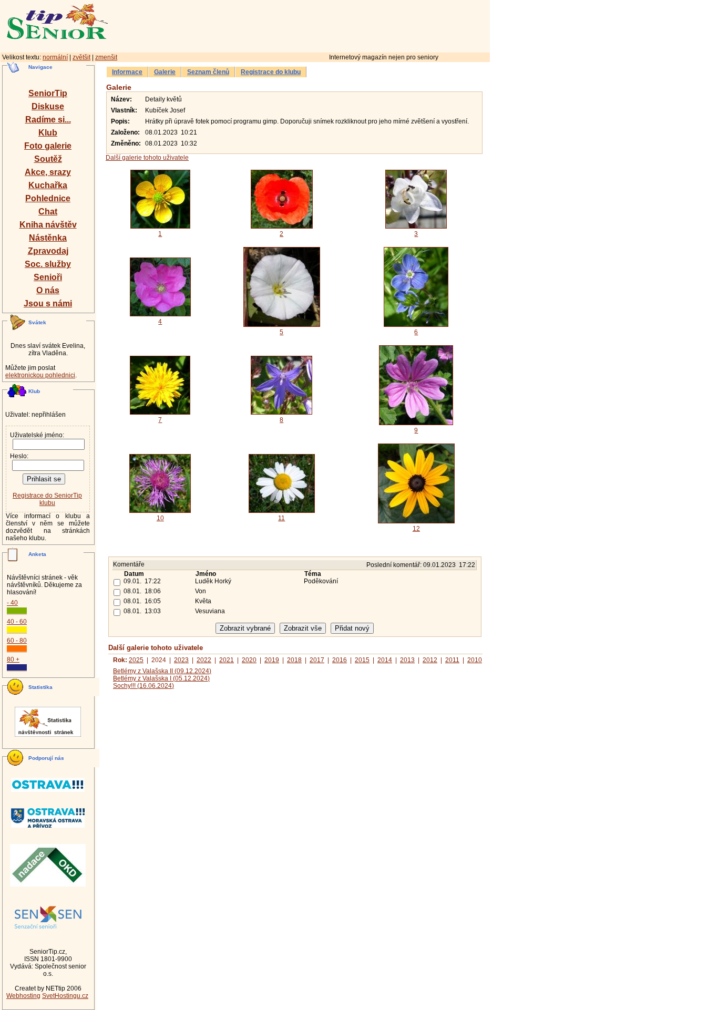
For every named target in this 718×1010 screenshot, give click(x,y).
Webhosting (23, 995)
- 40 (12, 602)
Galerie (165, 72)
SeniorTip (47, 93)
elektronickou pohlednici (40, 375)
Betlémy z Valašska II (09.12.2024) (162, 671)
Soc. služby (48, 264)
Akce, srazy (48, 172)
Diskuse (48, 106)
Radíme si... (48, 119)
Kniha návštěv (48, 224)
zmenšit (106, 57)
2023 (181, 660)
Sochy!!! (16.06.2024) (143, 685)
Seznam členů (208, 72)
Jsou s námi (48, 303)
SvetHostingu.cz (65, 995)
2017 (317, 660)
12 (416, 528)
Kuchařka (47, 185)
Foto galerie (47, 145)
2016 (339, 660)
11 (281, 518)
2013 (407, 660)
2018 (294, 660)
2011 (452, 660)
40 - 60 (17, 621)
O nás (47, 290)
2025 (136, 660)
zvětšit (81, 57)
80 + (13, 659)
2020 (249, 660)
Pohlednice (47, 198)
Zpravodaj (48, 250)
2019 (271, 660)
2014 (384, 660)
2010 (474, 660)
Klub (47, 132)
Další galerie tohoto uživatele (147, 157)
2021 (226, 660)
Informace (127, 72)
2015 (362, 660)
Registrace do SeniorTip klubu (47, 499)
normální (55, 57)
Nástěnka (48, 237)
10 (160, 518)
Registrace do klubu (271, 72)
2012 (430, 660)
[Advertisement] (344, 24)
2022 (204, 660)
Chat (47, 211)
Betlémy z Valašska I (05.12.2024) (161, 678)
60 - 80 (17, 640)
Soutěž (48, 158)
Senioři (48, 277)
